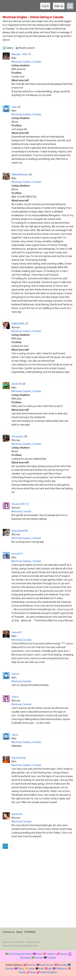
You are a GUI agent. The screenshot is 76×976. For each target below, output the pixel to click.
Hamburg (25, 957)
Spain (33, 972)
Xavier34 (16, 383)
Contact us (9, 932)
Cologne (51, 957)
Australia (62, 964)
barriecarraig (18, 757)
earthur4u (17, 814)
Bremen (38, 957)
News (19, 932)
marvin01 (16, 632)
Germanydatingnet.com (26, 946)
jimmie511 (17, 553)
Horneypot (17, 436)
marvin (15, 673)
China (20, 968)
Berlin (39, 953)
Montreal (16, 61)
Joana (15, 696)
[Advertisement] (38, 890)
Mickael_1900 (19, 54)
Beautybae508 (19, 530)
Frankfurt (50, 953)
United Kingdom (48, 972)
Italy (49, 968)
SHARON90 (17, 323)
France (31, 968)
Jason (14, 734)
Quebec (27, 61)
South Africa (46, 964)
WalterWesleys (19, 174)
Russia (22, 972)
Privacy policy (33, 942)
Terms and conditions (13, 942)
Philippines (61, 968)
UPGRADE (30, 932)
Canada (36, 61)
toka (13, 107)
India (41, 968)
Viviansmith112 (20, 504)
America (31, 964)
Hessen (63, 953)
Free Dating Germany (19, 953)
